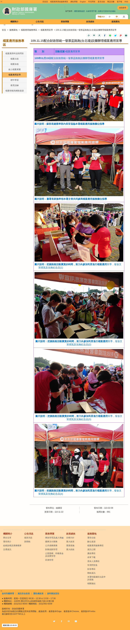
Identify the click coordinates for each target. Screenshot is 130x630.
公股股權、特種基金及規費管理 (54, 554)
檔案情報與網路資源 (14, 91)
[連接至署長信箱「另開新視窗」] (76, 621)
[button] (89, 35)
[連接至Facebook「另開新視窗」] (61, 621)
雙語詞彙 (110, 2)
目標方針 (70, 538)
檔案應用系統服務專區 (59, 2)
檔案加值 (15, 64)
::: (1, 1)
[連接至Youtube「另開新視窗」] (69, 621)
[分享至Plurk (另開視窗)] (121, 35)
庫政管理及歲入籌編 (54, 538)
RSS (126, 2)
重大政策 (70, 542)
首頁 (4, 30)
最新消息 (28, 538)
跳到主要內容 (6, 1)
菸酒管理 (49, 560)
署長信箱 (91, 538)
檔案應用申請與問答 (14, 53)
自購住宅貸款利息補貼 (107, 11)
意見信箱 (101, 2)
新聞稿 (27, 542)
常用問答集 (92, 565)
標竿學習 (15, 80)
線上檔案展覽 (15, 69)
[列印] (126, 35)
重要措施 (70, 545)
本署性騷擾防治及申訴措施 (96, 578)
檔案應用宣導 (47, 30)
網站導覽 (74, 2)
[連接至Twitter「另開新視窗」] (54, 621)
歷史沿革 (7, 538)
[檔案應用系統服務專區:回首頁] (27, 11)
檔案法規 (15, 59)
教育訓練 (15, 85)
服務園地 (115, 22)
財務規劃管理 (51, 549)
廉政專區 (91, 553)
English (83, 2)
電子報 (119, 2)
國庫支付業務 (51, 542)
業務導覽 (65, 22)
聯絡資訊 (91, 573)
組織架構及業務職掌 (12, 545)
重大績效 (70, 549)
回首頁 (45, 2)
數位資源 (91, 542)
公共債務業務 (51, 545)
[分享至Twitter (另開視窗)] (115, 35)
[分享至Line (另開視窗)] (110, 35)
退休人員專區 (93, 561)
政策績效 (90, 22)
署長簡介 (7, 542)
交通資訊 (7, 549)
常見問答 (91, 2)
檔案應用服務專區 (29, 30)
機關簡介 (14, 22)
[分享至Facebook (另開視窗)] (105, 35)
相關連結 (91, 583)
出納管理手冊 (91, 11)
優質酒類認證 (79, 11)
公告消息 (40, 22)
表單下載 (91, 557)
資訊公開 (91, 549)
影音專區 (91, 569)
